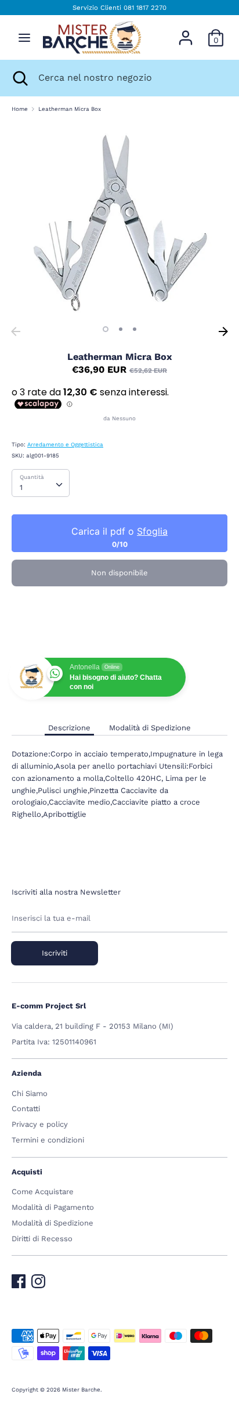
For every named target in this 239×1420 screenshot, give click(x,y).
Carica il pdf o (119, 531)
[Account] (185, 31)
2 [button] (120, 329)
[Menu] (24, 37)
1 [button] (105, 329)
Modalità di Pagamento (53, 1207)
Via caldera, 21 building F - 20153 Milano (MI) (92, 1026)
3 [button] (134, 329)
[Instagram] (38, 1278)
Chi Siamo (30, 1093)
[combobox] (41, 483)
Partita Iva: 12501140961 (54, 1041)
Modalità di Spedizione (150, 727)
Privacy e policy (40, 1124)
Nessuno (124, 418)
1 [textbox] (21, 487)
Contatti (26, 1108)
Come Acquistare (43, 1191)
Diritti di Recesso (42, 1238)
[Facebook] (19, 1278)
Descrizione (69, 727)
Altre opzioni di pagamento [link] (119, 634)
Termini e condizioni (48, 1140)
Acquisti (27, 1171)
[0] (215, 31)
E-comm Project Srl (49, 1005)
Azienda (27, 1073)
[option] (119, 221)
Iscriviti (54, 953)
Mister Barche (81, 1389)
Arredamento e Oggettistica (65, 444)
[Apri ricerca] (19, 78)
